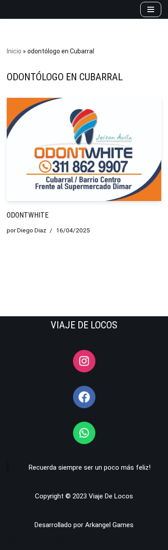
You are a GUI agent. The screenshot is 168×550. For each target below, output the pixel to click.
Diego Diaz (31, 230)
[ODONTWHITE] (84, 149)
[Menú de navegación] (150, 9)
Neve (14, 541)
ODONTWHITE (28, 215)
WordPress (100, 541)
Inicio (14, 51)
